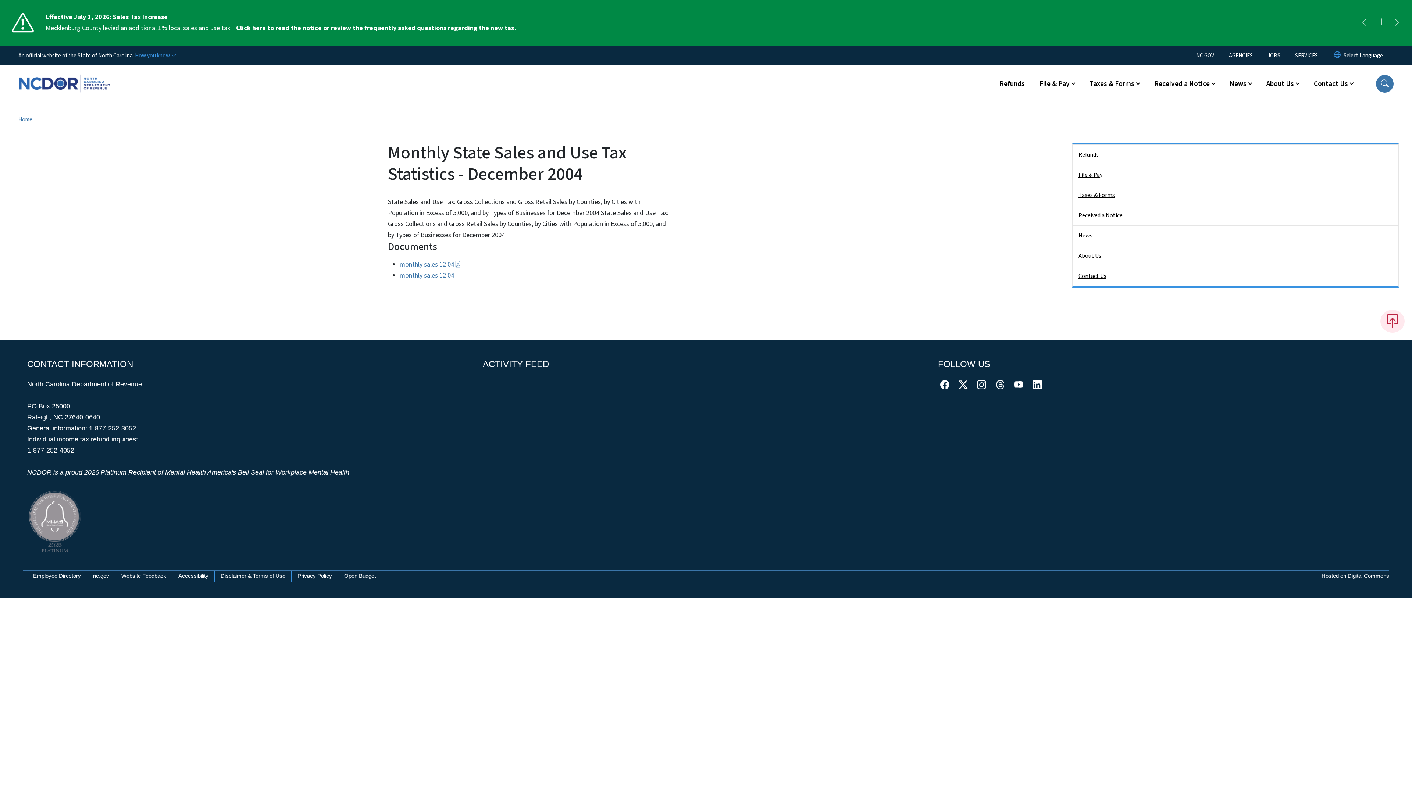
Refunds (1012, 84)
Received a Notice (1100, 215)
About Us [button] (1280, 84)
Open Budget (360, 576)
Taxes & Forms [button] (1112, 84)
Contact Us (1092, 276)
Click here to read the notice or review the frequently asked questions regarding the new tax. (376, 28)
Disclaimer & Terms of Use (253, 576)
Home (25, 119)
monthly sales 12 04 (427, 264)
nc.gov (101, 576)
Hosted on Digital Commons (1355, 576)
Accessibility (193, 576)
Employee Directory (57, 576)
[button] (1385, 84)
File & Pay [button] (1055, 84)
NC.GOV (1205, 55)
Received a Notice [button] (1182, 84)
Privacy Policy (314, 576)
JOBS (1273, 55)
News (1085, 236)
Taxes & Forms (1096, 195)
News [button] (1238, 84)
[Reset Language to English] (1337, 55)
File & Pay (1090, 175)
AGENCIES (1241, 55)
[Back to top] (1392, 321)
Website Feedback (143, 576)
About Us (1089, 256)
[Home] (64, 75)
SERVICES (1306, 55)
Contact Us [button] (1331, 84)
